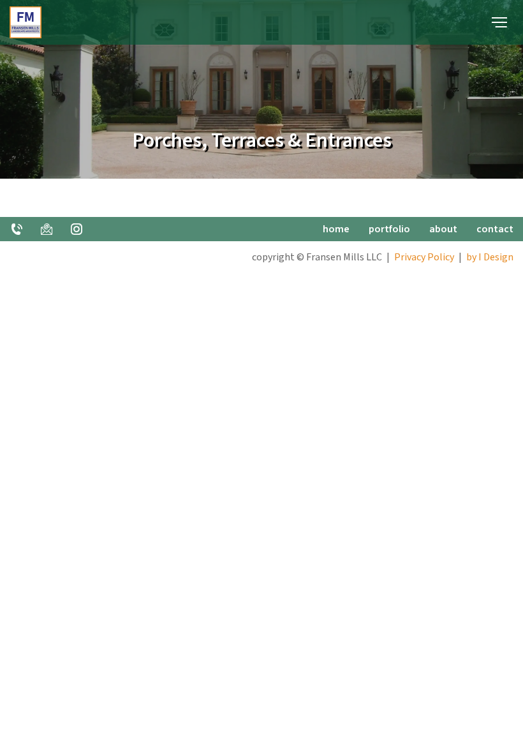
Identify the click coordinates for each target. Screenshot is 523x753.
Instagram (77, 229)
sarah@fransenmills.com (47, 229)
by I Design (489, 257)
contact (494, 229)
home (336, 229)
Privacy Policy (424, 257)
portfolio (389, 229)
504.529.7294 (17, 229)
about (443, 229)
